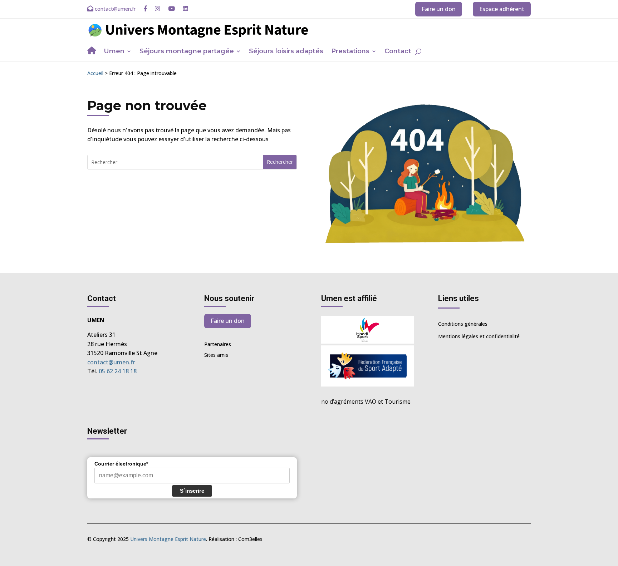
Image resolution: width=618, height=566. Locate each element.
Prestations (350, 52)
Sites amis (216, 355)
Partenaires (217, 345)
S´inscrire (192, 491)
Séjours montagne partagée (186, 52)
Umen (114, 52)
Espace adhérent (501, 9)
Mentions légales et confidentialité (479, 336)
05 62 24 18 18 (118, 371)
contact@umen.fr (111, 362)
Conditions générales (462, 323)
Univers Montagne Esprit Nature (168, 539)
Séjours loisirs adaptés (286, 52)
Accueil (95, 73)
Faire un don (439, 9)
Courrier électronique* (121, 464)
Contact (397, 52)
